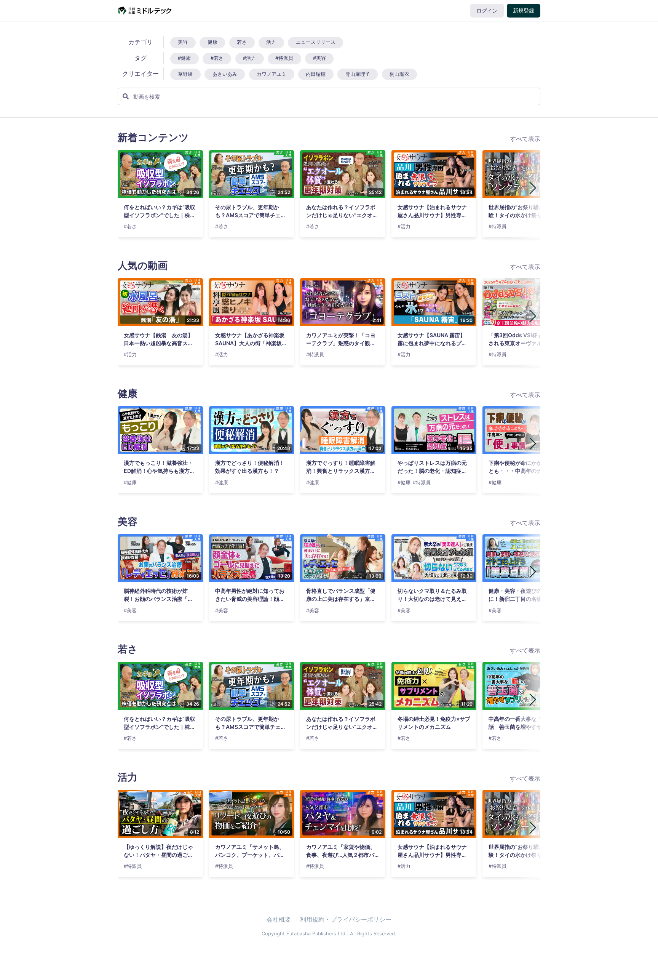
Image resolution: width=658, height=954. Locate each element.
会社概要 (279, 919)
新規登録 (523, 11)
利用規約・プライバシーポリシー (345, 919)
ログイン (487, 11)
